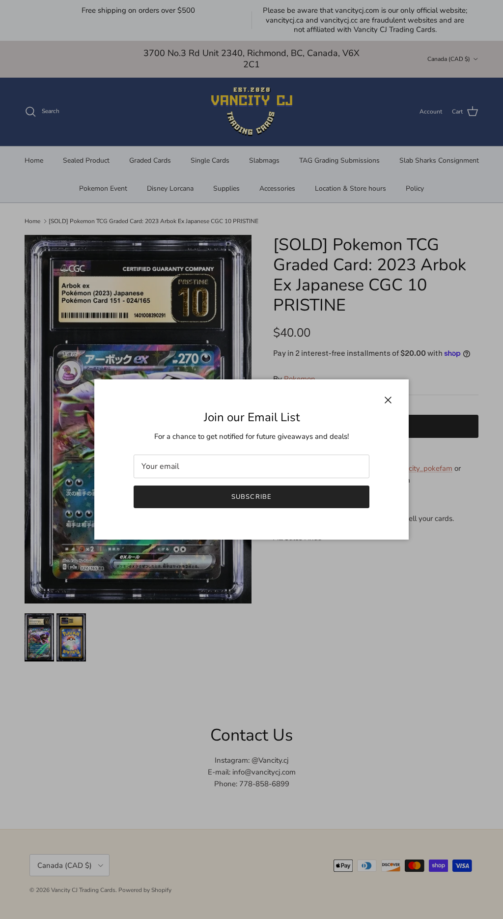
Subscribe (251, 496)
